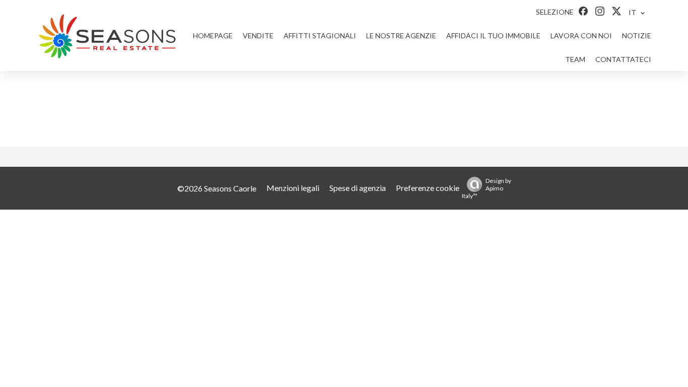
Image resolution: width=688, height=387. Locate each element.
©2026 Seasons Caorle (216, 188)
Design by (486, 188)
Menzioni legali (292, 187)
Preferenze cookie (427, 187)
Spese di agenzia (357, 187)
